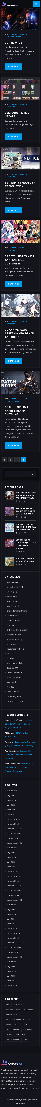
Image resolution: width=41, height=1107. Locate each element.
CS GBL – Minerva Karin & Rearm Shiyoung (16, 410)
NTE (27, 1025)
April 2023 (11, 981)
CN (29, 1020)
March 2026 (12, 814)
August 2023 (12, 962)
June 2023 (11, 971)
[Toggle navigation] (36, 4)
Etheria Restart (13, 620)
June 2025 (11, 857)
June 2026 (11, 800)
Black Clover (12, 601)
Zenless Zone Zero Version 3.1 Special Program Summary (19, 724)
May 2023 (11, 976)
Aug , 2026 (22, 501)
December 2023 (14, 943)
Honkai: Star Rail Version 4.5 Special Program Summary (26, 527)
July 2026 (11, 795)
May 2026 (11, 805)
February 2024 (13, 933)
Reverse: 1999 (12, 668)
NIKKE (9, 653)
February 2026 (13, 819)
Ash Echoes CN (12, 1015)
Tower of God (13, 691)
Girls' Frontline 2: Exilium (17, 630)
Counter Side (13, 401)
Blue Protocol (13, 606)
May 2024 (11, 919)
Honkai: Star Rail (14, 634)
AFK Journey (12, 582)
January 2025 (13, 881)
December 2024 (14, 885)
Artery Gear (12, 592)
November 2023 (14, 947)
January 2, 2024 (19, 398)
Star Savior (11, 687)
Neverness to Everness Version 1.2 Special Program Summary (19, 767)
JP (16, 1025)
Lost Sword (11, 644)
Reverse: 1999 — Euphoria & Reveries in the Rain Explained (19, 755)
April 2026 (11, 809)
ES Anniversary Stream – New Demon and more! (19, 333)
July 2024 (11, 909)
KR (21, 1025)
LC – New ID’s (14, 42)
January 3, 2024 (19, 174)
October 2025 (13, 838)
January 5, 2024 (19, 34)
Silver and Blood (14, 677)
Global (8, 1025)
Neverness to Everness (17, 649)
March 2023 (12, 985)
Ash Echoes (12, 596)
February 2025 (13, 876)
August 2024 (12, 904)
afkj (7, 1005)
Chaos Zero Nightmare (17, 611)
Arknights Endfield (15, 587)
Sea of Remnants (14, 672)
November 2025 (14, 833)
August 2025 (12, 847)
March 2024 (12, 928)
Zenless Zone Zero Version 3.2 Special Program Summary (26, 495)
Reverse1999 (27, 1030)
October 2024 (13, 895)
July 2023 (11, 966)
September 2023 (14, 957)
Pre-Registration (12, 1030)
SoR (25, 1040)
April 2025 (11, 866)
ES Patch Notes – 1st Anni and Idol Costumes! (19, 260)
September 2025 (14, 843)
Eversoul (11, 107)
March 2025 (12, 871)
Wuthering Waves (14, 696)
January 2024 (13, 938)
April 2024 (11, 923)
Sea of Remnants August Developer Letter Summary (25, 511)
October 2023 (13, 952)
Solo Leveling (12, 682)
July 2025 (11, 852)
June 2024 (11, 914)
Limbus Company (14, 37)
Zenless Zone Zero (15, 701)
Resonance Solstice (15, 663)
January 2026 (13, 824)
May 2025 (11, 862)
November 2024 (14, 890)
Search (33, 474)
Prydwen (10, 658)
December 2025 (14, 828)
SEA (23, 1035)
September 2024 (14, 900)
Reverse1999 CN (12, 1035)
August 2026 (12, 790)
